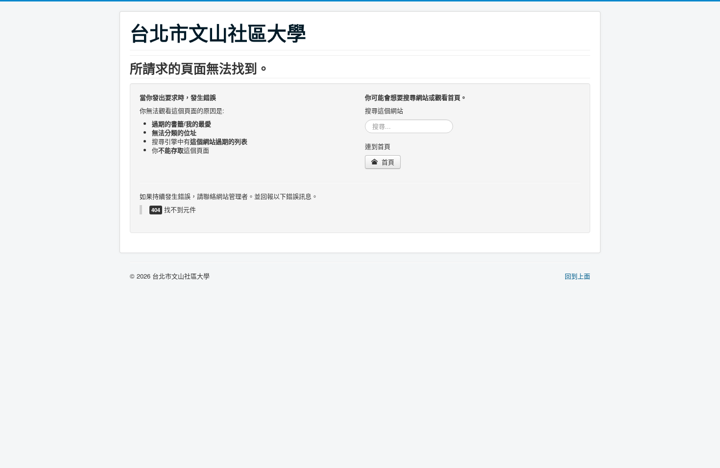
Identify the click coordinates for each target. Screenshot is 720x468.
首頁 (387, 161)
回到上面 (577, 276)
